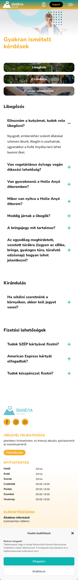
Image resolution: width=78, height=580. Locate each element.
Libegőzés (39, 67)
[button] (72, 533)
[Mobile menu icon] (71, 4)
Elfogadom (39, 561)
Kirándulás (39, 79)
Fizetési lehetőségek (39, 91)
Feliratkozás (14, 453)
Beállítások (39, 571)
